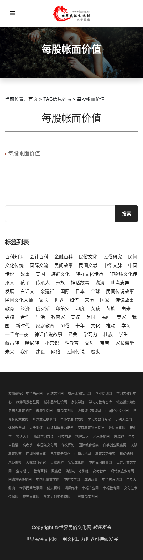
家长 (43, 300)
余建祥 (47, 291)
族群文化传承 (89, 274)
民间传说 (75, 351)
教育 (9, 308)
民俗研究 (112, 256)
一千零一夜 (16, 334)
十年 (80, 325)
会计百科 (39, 256)
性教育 (72, 343)
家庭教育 (45, 325)
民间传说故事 (120, 291)
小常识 (52, 343)
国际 (65, 291)
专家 (121, 317)
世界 (59, 300)
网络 (55, 351)
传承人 (43, 282)
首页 (33, 99)
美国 (40, 274)
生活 (40, 317)
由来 (126, 308)
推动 (110, 325)
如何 (74, 300)
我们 (25, 351)
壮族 (108, 334)
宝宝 (104, 343)
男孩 (9, 317)
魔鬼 (95, 351)
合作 (25, 317)
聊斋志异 (120, 282)
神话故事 (80, 282)
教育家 (58, 317)
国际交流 (39, 265)
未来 (9, 351)
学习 (126, 325)
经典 (72, 334)
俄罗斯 (43, 308)
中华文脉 (112, 265)
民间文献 (88, 265)
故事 (25, 274)
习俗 (65, 325)
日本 (80, 291)
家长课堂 (124, 343)
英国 (90, 317)
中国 (132, 265)
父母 (89, 343)
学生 (123, 334)
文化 (95, 325)
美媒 (75, 317)
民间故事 (63, 265)
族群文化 (60, 274)
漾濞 (100, 282)
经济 (25, 308)
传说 (9, 274)
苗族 (110, 308)
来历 (89, 300)
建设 (40, 351)
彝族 (60, 282)
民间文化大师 (19, 300)
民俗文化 (88, 256)
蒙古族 (12, 343)
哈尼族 (32, 343)
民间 (106, 317)
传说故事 (124, 300)
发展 (9, 291)
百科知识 (14, 256)
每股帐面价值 (24, 153)
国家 (104, 300)
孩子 (25, 282)
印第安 (63, 308)
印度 (80, 308)
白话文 (27, 291)
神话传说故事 (48, 334)
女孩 (95, 308)
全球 (95, 291)
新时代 (23, 325)
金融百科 (63, 256)
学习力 (90, 334)
